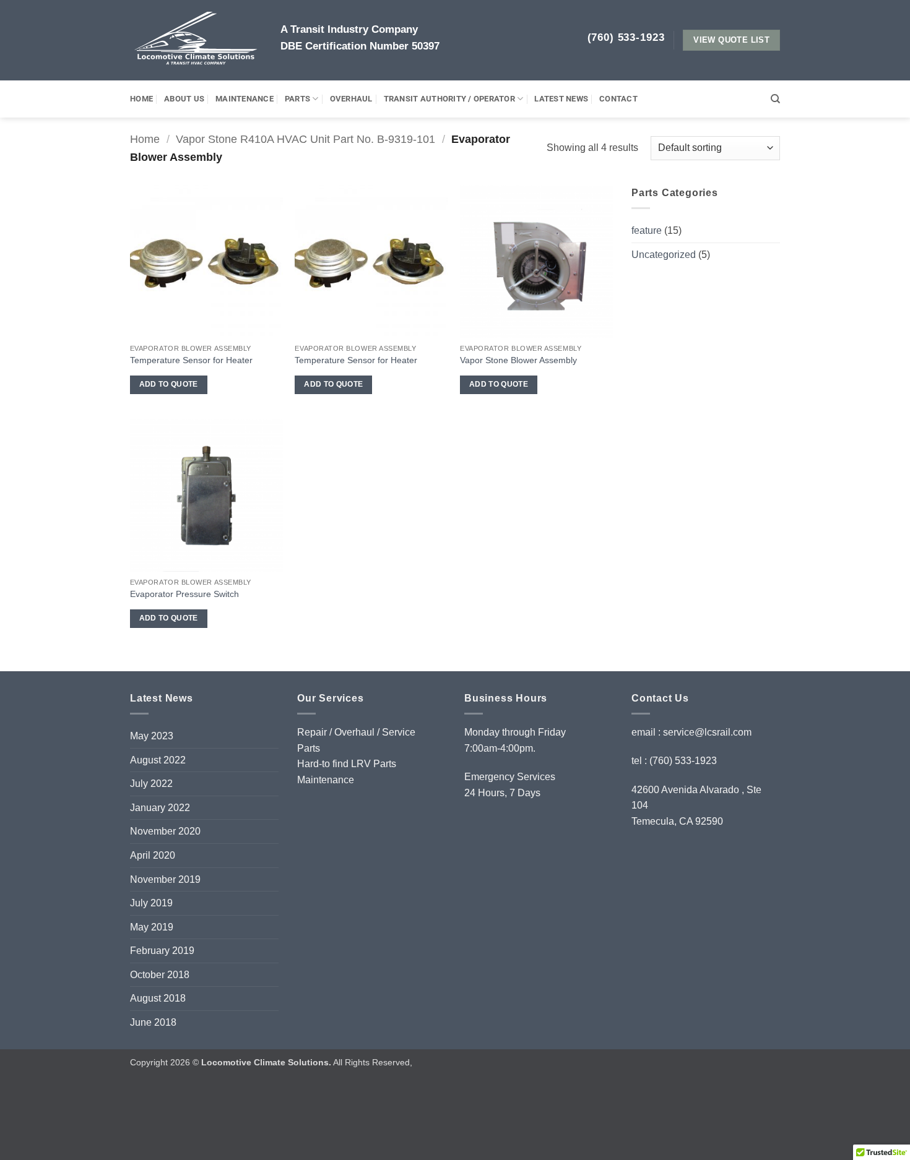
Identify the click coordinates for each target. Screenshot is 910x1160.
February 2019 (162, 950)
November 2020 (165, 831)
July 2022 (151, 783)
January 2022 (160, 807)
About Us (184, 98)
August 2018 (158, 998)
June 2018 (153, 1022)
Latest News (561, 98)
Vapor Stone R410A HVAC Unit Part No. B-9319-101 (305, 138)
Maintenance (244, 98)
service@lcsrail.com (707, 732)
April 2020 (152, 855)
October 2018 (159, 974)
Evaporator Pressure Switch (184, 594)
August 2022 (158, 760)
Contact (618, 98)
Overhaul (351, 98)
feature (646, 230)
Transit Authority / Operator (449, 98)
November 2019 (165, 879)
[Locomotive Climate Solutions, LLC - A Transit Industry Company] (196, 40)
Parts (297, 98)
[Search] (775, 99)
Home (141, 98)
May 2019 (151, 927)
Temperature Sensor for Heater (191, 360)
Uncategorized (663, 254)
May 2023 (151, 736)
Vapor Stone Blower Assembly (518, 360)
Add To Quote (168, 384)
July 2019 (151, 903)
